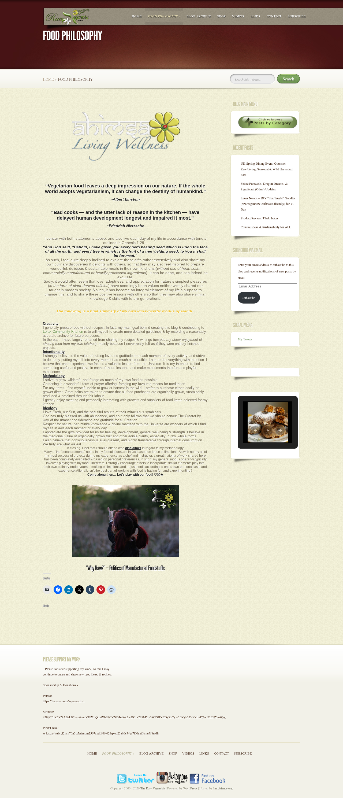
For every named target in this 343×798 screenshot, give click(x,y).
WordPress (190, 788)
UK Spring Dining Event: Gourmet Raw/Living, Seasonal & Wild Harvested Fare (266, 169)
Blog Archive (199, 16)
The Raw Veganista (152, 788)
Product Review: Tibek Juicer (259, 218)
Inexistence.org (223, 788)
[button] (255, 430)
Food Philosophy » (164, 16)
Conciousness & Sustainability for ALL (266, 227)
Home (136, 16)
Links (255, 16)
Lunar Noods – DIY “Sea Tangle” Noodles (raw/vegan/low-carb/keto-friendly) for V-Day (268, 203)
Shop (221, 16)
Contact (274, 16)
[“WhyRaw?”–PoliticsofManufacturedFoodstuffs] (125, 568)
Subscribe (296, 16)
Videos (238, 16)
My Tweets (245, 339)
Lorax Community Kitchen (63, 332)
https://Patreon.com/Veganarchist (63, 701)
